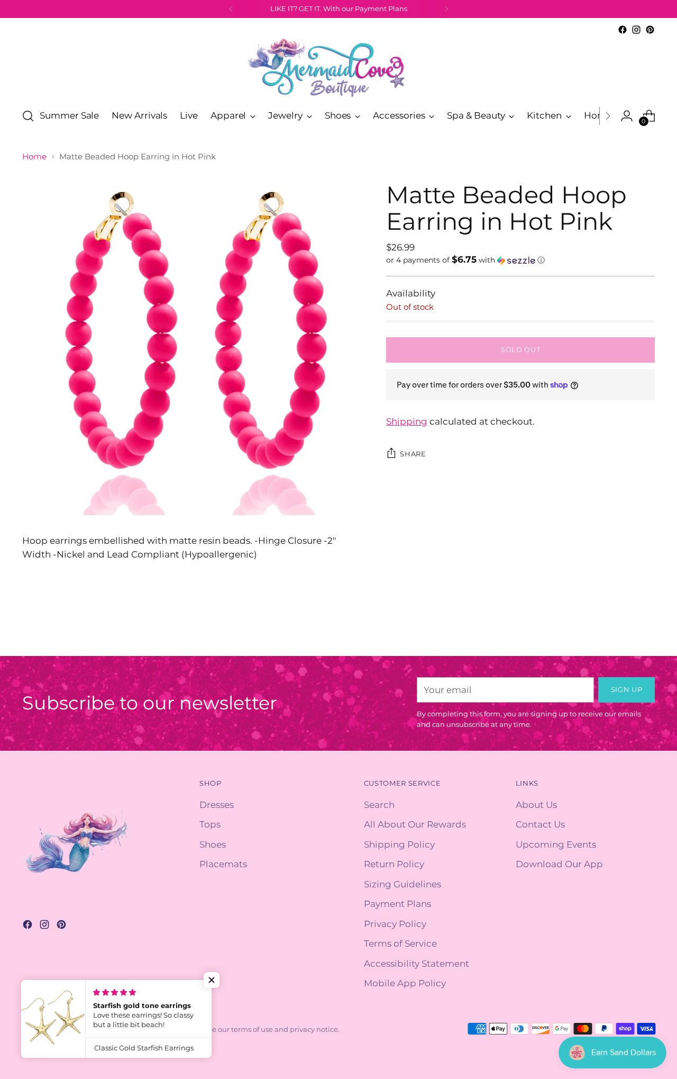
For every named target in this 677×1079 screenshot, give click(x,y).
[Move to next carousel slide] (646, 636)
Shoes (212, 844)
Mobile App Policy (405, 983)
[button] (520, 260)
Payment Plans (397, 903)
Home (34, 156)
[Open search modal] (28, 116)
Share (413, 453)
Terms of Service (400, 943)
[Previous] (231, 9)
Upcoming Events (556, 844)
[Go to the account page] (626, 116)
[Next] (446, 9)
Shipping (406, 421)
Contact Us (540, 824)
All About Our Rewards (415, 824)
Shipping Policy (399, 844)
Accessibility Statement (416, 963)
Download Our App (559, 864)
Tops (210, 824)
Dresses (216, 804)
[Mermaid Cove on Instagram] (636, 29)
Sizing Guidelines (402, 884)
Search (379, 804)
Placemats (223, 864)
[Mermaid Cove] (338, 67)
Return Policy (394, 864)
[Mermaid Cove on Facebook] (622, 29)
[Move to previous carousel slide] (621, 636)
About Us (536, 804)
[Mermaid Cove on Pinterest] (650, 29)
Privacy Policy (395, 924)
